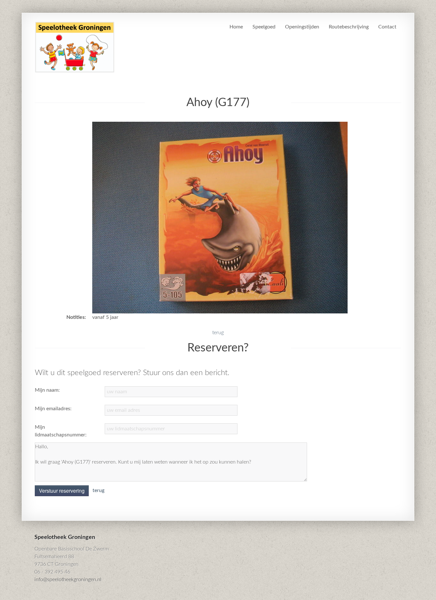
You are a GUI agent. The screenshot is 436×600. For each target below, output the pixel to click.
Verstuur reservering (62, 490)
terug (218, 332)
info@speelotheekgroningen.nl (67, 579)
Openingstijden (302, 26)
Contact (387, 26)
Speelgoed (263, 26)
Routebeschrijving (349, 26)
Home (236, 26)
